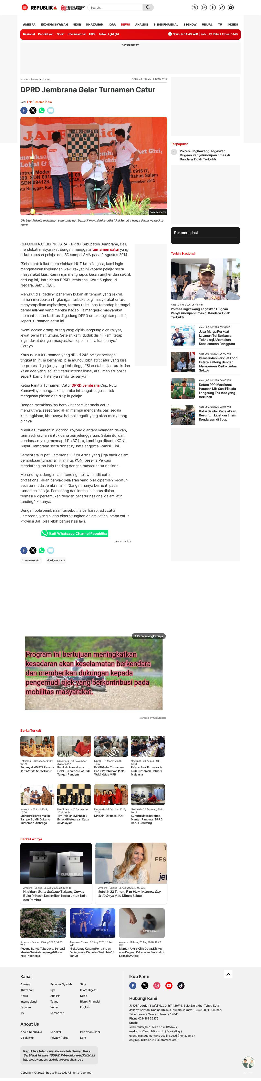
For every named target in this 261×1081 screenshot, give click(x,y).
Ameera (25, 984)
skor (77, 24)
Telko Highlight (109, 34)
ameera (29, 24)
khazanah (94, 24)
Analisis (55, 995)
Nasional (29, 34)
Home (24, 79)
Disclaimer (27, 1037)
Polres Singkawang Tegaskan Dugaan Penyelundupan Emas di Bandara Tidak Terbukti (205, 155)
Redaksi (55, 1032)
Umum (46, 79)
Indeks (233, 24)
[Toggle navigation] (24, 7)
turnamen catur (106, 249)
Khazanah (26, 990)
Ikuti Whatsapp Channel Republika (78, 534)
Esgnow (25, 1007)
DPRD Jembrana (85, 385)
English (85, 1007)
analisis (141, 24)
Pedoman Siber (90, 1032)
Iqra (52, 990)
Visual (54, 1007)
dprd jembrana (56, 560)
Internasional (77, 34)
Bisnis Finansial (166, 24)
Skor (83, 984)
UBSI (92, 34)
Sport (60, 34)
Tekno (54, 1001)
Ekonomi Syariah (54, 24)
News (34, 79)
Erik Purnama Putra (39, 102)
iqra (112, 24)
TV (220, 24)
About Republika (31, 1032)
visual (207, 24)
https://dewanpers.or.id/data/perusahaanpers (53, 1059)
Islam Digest (88, 990)
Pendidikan (45, 34)
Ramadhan (57, 1013)
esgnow (190, 24)
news (125, 24)
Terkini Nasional (183, 253)
